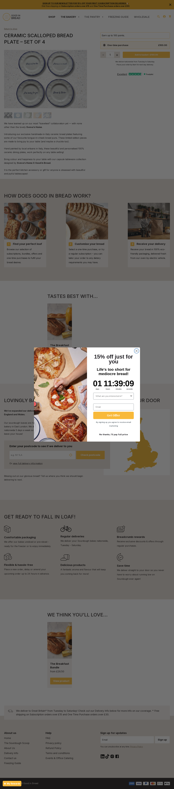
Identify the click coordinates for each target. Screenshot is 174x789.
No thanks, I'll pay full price (113, 434)
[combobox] (113, 396)
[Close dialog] (136, 351)
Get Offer (113, 415)
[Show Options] (131, 396)
